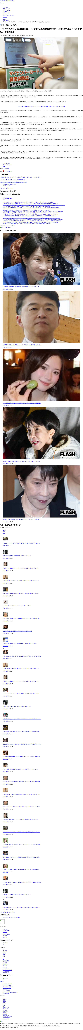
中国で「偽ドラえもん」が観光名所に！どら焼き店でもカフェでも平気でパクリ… (22, 719)
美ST (4, 956)
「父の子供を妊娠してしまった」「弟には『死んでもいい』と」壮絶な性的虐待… (22, 844)
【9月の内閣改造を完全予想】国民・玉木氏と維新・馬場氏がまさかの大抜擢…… (21, 907)
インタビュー (8, 10)
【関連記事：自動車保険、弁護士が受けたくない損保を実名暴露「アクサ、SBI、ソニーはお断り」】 (41, 106)
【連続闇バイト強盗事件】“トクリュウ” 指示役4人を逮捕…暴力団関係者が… (21, 568)
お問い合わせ (6, 993)
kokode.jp (5, 967)
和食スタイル (6, 961)
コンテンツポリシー (7, 985)
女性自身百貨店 (6, 971)
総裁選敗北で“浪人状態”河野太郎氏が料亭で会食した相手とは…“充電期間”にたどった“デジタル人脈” (26, 210)
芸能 (4, 10)
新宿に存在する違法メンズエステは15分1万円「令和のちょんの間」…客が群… (21, 593)
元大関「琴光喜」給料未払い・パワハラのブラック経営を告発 (17, 631)
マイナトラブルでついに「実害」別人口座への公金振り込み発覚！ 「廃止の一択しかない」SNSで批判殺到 (28, 202)
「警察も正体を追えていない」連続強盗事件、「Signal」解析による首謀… (20, 643)
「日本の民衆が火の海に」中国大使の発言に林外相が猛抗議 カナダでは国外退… (22, 656)
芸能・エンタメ (6, 8)
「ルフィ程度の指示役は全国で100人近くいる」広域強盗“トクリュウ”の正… (20, 769)
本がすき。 (5, 965)
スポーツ (5, 11)
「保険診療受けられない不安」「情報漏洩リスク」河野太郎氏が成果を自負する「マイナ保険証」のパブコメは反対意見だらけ (32, 212)
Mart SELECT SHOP (7, 970)
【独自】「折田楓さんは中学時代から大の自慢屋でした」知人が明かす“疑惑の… (21, 869)
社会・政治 (5, 7)
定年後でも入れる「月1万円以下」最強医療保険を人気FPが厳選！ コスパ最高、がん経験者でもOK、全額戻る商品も (30, 222)
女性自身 (5, 962)
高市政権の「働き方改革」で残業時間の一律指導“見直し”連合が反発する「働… (21, 286)
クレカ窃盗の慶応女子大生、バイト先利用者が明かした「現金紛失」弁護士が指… (22, 403)
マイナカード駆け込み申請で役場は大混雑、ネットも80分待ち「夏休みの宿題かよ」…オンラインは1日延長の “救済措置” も (32, 207)
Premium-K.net (6, 960)
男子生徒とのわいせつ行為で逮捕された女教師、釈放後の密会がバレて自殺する (21, 781)
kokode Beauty (6, 968)
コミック (5, 17)
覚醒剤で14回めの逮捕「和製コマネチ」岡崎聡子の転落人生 (17, 555)
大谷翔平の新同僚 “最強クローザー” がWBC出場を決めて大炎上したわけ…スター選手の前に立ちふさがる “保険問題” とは (31, 218)
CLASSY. (5, 950)
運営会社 (5, 989)
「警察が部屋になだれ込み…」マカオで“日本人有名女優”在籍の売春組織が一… (21, 731)
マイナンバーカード (7, 198)
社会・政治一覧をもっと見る (6, 188)
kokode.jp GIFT (6, 972)
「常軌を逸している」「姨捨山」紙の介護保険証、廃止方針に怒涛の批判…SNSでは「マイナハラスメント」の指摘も (30, 214)
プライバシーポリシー (8, 986)
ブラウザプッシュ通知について (10, 992)
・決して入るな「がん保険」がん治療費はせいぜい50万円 (13, 182)
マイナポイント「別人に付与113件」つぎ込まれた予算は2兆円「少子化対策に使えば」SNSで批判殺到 (26, 206)
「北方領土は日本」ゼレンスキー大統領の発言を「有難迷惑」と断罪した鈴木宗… (22, 882)
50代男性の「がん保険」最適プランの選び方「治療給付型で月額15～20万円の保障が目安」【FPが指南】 (27, 223)
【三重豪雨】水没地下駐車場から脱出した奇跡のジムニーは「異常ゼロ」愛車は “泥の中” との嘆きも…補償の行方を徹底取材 (32, 220)
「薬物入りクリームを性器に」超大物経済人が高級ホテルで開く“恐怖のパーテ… (21, 580)
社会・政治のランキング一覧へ (7, 912)
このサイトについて (7, 984)
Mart (4, 955)
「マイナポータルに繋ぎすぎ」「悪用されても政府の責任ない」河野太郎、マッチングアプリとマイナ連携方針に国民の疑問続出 (33, 211)
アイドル (5, 15)
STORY (4, 953)
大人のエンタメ (10, 15)
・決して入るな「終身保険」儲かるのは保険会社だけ (12, 179)
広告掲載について (7, 988)
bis (3, 959)
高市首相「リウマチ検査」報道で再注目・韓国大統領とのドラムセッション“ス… (21, 461)
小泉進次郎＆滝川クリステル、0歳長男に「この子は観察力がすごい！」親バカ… (21, 832)
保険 (4, 199)
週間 (4, 531)
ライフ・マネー (6, 12)
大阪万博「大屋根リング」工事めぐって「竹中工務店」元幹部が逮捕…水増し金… (22, 344)
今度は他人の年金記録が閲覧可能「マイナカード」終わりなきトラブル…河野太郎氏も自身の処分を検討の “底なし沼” (30, 203)
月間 (4, 533)
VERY (4, 952)
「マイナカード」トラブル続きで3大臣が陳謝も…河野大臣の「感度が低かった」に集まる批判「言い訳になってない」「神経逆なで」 (34, 205)
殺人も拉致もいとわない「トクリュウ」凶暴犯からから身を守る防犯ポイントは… (22, 744)
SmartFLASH (5, 964)
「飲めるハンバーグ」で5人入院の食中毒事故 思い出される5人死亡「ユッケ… (21, 543)
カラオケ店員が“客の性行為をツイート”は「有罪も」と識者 (16, 606)
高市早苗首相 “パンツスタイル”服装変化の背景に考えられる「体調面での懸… (21, 857)
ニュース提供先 (6, 990)
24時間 (4, 530)
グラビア (5, 14)
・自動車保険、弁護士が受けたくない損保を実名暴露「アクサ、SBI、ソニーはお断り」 (20, 177)
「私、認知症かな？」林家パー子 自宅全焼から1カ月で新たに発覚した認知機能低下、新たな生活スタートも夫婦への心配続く (33, 219)
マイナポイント (6, 197)
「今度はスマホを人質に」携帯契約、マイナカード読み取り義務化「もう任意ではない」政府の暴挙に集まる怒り (29, 215)
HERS (4, 954)
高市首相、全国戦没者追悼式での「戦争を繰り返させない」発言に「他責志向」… (22, 519)
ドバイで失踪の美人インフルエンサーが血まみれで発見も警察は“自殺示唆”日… (21, 618)
